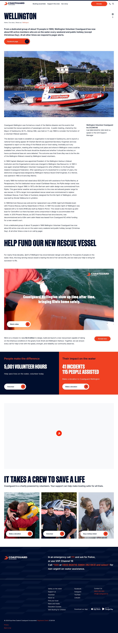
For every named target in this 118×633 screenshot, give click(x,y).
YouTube (77, 595)
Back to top (7, 628)
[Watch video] (59, 299)
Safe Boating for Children (57, 610)
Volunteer (51, 595)
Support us (52, 592)
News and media (54, 604)
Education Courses (54, 607)
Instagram (77, 592)
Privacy (6, 625)
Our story (64, 4)
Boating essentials (39, 4)
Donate (99, 4)
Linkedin (77, 598)
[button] (59, 433)
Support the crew (53, 4)
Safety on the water (55, 589)
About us (51, 598)
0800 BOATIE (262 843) (99, 130)
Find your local (53, 601)
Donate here (102, 339)
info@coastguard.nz (101, 594)
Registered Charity (43, 620)
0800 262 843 (99, 591)
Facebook (77, 589)
